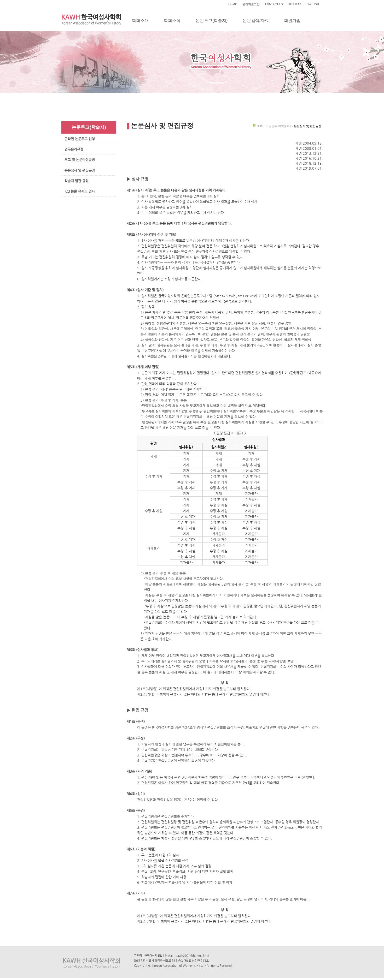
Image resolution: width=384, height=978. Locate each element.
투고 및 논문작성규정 (80, 160)
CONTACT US (274, 4)
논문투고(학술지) (212, 20)
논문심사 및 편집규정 (80, 170)
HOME (232, 4)
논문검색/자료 (256, 20)
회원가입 (292, 20)
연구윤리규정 (74, 149)
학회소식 (172, 20)
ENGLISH (312, 4)
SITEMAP (294, 4)
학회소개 (140, 20)
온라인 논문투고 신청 (80, 139)
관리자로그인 (251, 4)
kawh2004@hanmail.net (192, 955)
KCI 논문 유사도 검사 (80, 191)
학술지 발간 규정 (77, 181)
